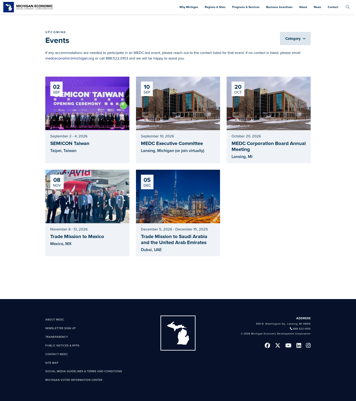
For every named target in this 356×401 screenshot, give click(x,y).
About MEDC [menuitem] (54, 319)
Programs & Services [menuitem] (246, 7)
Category (293, 38)
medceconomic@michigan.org (69, 58)
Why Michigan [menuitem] (188, 7)
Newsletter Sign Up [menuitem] (60, 328)
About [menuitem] (303, 7)
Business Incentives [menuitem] (279, 7)
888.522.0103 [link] (302, 328)
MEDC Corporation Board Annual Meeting (269, 146)
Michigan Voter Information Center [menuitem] (73, 380)
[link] (28, 7)
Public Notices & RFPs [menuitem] (62, 345)
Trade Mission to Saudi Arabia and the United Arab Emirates (174, 240)
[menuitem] (348, 7)
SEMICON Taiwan (69, 143)
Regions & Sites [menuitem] (215, 7)
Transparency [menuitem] (56, 337)
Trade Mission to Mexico (77, 237)
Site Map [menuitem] (52, 363)
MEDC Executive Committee (172, 143)
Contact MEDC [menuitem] (56, 354)
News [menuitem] (317, 7)
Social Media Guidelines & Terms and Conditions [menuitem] (83, 371)
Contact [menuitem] (333, 7)
